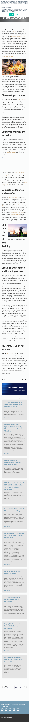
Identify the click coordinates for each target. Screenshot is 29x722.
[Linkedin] (18, 709)
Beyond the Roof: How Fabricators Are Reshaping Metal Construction (12, 463)
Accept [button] (11, 14)
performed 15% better (11, 152)
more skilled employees (9, 215)
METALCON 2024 (10, 353)
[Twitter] (6, 709)
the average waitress (15, 214)
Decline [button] (17, 14)
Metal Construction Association (6, 717)
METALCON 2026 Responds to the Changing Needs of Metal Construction (14, 535)
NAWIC (15, 31)
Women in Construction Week (18, 36)
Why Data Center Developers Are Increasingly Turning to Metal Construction (13, 404)
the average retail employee (17, 212)
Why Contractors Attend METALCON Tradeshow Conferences (12, 599)
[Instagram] (14, 709)
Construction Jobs (12, 197)
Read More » (7, 417)
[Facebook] (2, 709)
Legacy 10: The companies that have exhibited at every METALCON (14, 626)
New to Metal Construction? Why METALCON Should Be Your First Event (13, 660)
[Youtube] (10, 709)
